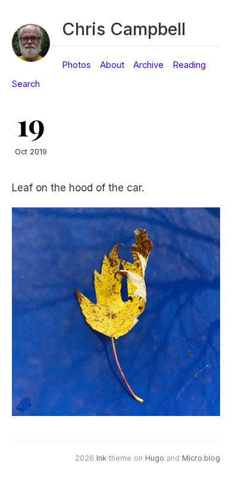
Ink (101, 458)
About (112, 65)
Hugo (154, 458)
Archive (148, 65)
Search (26, 84)
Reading (189, 65)
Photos (76, 65)
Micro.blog (201, 458)
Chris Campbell (124, 28)
